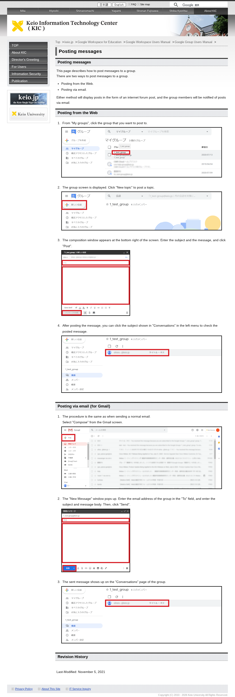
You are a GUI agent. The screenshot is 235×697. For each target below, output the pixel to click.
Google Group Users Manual (194, 42)
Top (58, 42)
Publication (20, 81)
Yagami (116, 11)
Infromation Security (26, 74)
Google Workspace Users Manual (148, 42)
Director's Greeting (25, 59)
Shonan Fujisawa (147, 11)
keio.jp (69, 42)
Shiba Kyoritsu (178, 11)
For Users (19, 66)
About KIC (19, 52)
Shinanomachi (85, 11)
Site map (145, 4)
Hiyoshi (54, 11)
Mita (22, 11)
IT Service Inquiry (80, 689)
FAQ (133, 4)
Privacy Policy (24, 689)
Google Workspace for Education (100, 42)
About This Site (51, 689)
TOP (15, 45)
